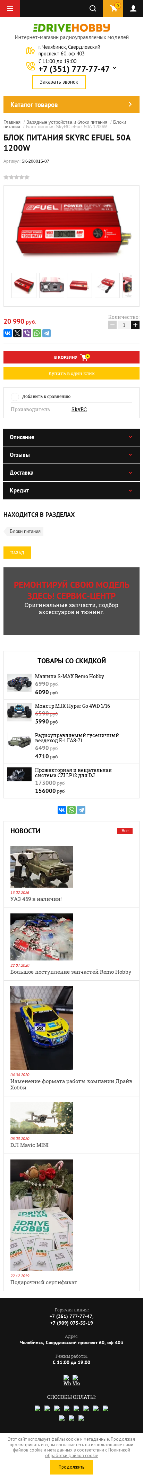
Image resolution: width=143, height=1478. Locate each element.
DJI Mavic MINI (29, 1144)
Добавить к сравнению (46, 396)
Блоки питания (25, 531)
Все (124, 830)
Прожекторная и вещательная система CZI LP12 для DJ (73, 773)
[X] (17, 333)
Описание (22, 437)
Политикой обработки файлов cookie (88, 1452)
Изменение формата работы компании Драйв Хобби (71, 1084)
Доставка (21, 472)
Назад (17, 552)
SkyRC (79, 409)
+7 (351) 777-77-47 (74, 69)
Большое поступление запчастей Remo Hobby (71, 971)
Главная (11, 122)
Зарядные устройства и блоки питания (66, 122)
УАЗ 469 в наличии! (36, 898)
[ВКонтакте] (7, 333)
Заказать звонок (59, 81)
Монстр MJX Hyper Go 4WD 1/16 (72, 706)
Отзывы (20, 455)
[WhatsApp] (37, 333)
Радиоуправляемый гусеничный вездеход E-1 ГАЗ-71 (77, 738)
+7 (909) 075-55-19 (71, 1323)
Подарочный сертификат (43, 1282)
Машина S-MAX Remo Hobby (69, 676)
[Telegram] (46, 333)
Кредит (19, 490)
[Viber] (27, 333)
